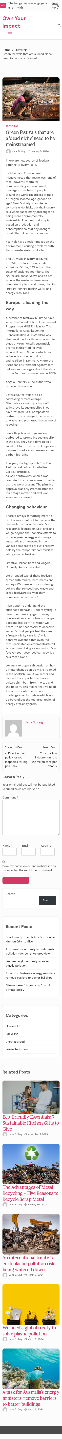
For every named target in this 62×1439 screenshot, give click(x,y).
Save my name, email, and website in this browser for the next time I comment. (29, 868)
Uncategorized (15, 1042)
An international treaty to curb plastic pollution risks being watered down (29, 1263)
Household (13, 1026)
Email (26, 845)
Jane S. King (18, 151)
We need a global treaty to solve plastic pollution (29, 1331)
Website (46, 845)
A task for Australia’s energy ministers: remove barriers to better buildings (30, 1398)
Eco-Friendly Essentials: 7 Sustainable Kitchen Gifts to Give (30, 1123)
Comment (10, 797)
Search (10, 894)
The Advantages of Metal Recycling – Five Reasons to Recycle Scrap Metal (30, 1193)
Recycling (12, 126)
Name (7, 845)
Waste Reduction (17, 1049)
